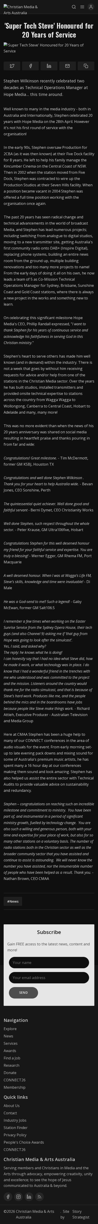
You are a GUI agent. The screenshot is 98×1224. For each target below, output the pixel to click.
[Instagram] (18, 1196)
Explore (10, 1028)
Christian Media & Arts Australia (35, 1214)
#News (12, 901)
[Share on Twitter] (12, 66)
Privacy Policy (15, 1134)
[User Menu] (91, 6)
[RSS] (39, 1196)
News (8, 1036)
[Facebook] (8, 1196)
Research (11, 1065)
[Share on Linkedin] (49, 66)
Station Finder (16, 1127)
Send (23, 992)
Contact (10, 1112)
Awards (10, 1050)
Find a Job (12, 1058)
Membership (15, 1087)
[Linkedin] (29, 1196)
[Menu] (82, 6)
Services (11, 1043)
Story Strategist (80, 1214)
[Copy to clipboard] (86, 66)
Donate (10, 1072)
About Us (12, 1105)
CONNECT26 (15, 1080)
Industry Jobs (15, 1120)
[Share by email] (67, 66)
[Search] (75, 6)
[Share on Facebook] (30, 66)
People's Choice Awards (24, 1142)
